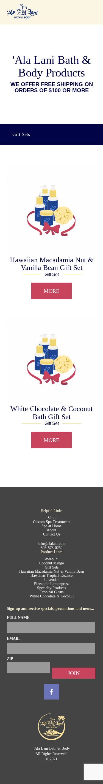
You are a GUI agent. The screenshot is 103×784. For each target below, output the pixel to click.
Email (13, 639)
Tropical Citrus (51, 592)
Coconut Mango (51, 563)
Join (74, 673)
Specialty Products (51, 588)
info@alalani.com (51, 544)
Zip (10, 659)
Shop (51, 518)
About (51, 530)
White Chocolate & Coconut (52, 596)
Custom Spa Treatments (51, 522)
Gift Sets (52, 567)
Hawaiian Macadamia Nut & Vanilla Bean (51, 571)
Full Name (18, 618)
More (51, 291)
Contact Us (51, 534)
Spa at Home (51, 526)
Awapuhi (52, 559)
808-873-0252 (52, 548)
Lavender (51, 580)
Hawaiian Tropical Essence (51, 575)
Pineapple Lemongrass (51, 584)
